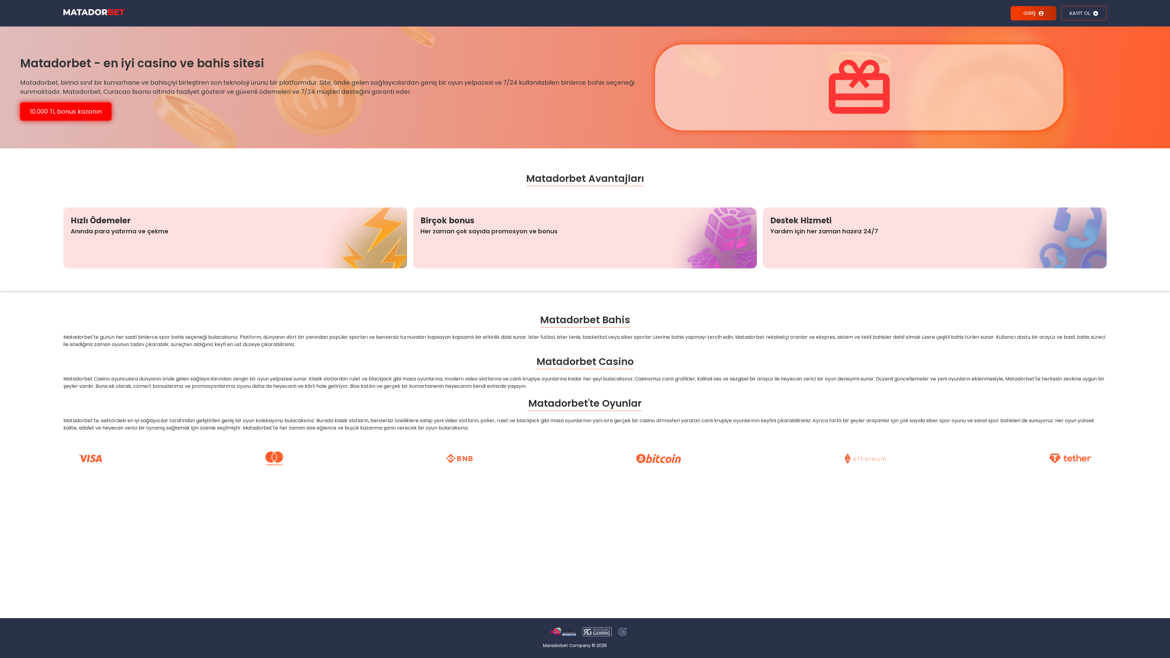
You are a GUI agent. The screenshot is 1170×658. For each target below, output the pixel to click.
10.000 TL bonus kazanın (66, 111)
